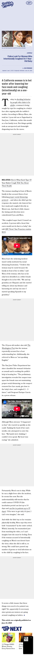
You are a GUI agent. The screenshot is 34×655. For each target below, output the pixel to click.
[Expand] (25, 638)
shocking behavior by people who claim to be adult (20, 102)
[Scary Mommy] (7, 4)
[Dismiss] (31, 638)
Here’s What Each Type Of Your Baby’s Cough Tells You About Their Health (16, 183)
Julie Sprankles (28, 68)
